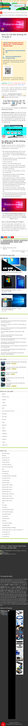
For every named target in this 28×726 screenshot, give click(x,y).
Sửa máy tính (5, 516)
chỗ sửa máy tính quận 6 (6, 579)
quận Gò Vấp (5, 591)
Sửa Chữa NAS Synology (7, 511)
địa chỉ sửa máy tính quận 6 (21, 602)
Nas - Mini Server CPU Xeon (8, 411)
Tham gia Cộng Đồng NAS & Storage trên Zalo (13, 57)
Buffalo (3, 394)
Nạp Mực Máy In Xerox (7, 500)
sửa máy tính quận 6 (9, 593)
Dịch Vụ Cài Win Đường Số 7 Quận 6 (18, 251)
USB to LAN (4, 445)
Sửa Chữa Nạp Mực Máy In (8, 509)
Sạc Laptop (4, 507)
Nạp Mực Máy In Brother (7, 484)
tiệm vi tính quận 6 (5, 243)
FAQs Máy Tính (5, 471)
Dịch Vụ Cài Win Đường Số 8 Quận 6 (9, 248)
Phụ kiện (4, 419)
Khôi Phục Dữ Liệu (6, 478)
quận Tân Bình (15, 591)
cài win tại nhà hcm (9, 107)
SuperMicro (4, 436)
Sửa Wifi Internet (5, 518)
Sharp (3, 427)
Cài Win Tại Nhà (7, 15)
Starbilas (4, 430)
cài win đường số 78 (8, 240)
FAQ (3, 469)
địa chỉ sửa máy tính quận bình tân (6, 604)
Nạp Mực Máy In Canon (7, 487)
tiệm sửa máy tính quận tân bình (17, 600)
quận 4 (20, 584)
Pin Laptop (4, 505)
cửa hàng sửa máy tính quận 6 (18, 581)
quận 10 (24, 587)
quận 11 (2, 589)
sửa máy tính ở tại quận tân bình (18, 596)
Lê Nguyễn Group (17, 215)
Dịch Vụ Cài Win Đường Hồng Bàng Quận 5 (12, 272)
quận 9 (19, 587)
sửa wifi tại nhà (14, 148)
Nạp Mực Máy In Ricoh (7, 496)
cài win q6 (16, 240)
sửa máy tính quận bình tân (19, 593)
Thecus (3, 442)
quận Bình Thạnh (14, 589)
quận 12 (7, 589)
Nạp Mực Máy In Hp (6, 491)
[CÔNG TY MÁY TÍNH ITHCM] (14, 5)
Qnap (3, 422)
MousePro (4, 405)
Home (2, 15)
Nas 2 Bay (4, 413)
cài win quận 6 (17, 224)
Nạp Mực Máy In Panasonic (8, 493)
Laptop (3, 402)
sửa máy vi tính (19, 597)
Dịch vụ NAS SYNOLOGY (7, 466)
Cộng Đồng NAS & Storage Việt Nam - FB (15, 51)
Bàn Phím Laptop (5, 453)
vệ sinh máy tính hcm (10, 145)
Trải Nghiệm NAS (5, 525)
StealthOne (4, 433)
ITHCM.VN (16, 722)
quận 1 (7, 585)
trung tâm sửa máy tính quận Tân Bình (13, 602)
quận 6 (3, 587)
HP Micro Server (5, 396)
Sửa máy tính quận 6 (6, 224)
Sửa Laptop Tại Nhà (6, 514)
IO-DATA (4, 399)
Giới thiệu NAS (5, 473)
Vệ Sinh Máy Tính (6, 532)
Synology (4, 439)
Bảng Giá (4, 455)
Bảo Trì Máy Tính (6, 457)
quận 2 (12, 585)
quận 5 (24, 585)
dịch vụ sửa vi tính (11, 146)
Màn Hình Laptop (5, 482)
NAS (3, 408)
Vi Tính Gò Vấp (5, 536)
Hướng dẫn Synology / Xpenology (9, 475)
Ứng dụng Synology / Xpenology (9, 527)
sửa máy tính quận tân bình (18, 595)
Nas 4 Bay (4, 416)
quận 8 (13, 587)
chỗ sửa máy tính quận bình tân (17, 579)
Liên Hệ (17, 217)
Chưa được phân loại (6, 464)
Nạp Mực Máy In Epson (7, 489)
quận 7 (9, 587)
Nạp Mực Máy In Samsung (7, 498)
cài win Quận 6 (24, 240)
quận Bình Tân (23, 589)
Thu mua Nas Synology (7, 523)
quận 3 (17, 585)
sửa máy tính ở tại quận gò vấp (8, 597)
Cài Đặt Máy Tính (6, 460)
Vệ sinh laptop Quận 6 (15, 227)
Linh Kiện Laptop (5, 480)
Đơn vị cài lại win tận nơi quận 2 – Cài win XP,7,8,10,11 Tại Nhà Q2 (11, 309)
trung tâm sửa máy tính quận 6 (14, 601)
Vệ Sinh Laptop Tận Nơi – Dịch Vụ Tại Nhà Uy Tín (12, 529)
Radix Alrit (4, 425)
